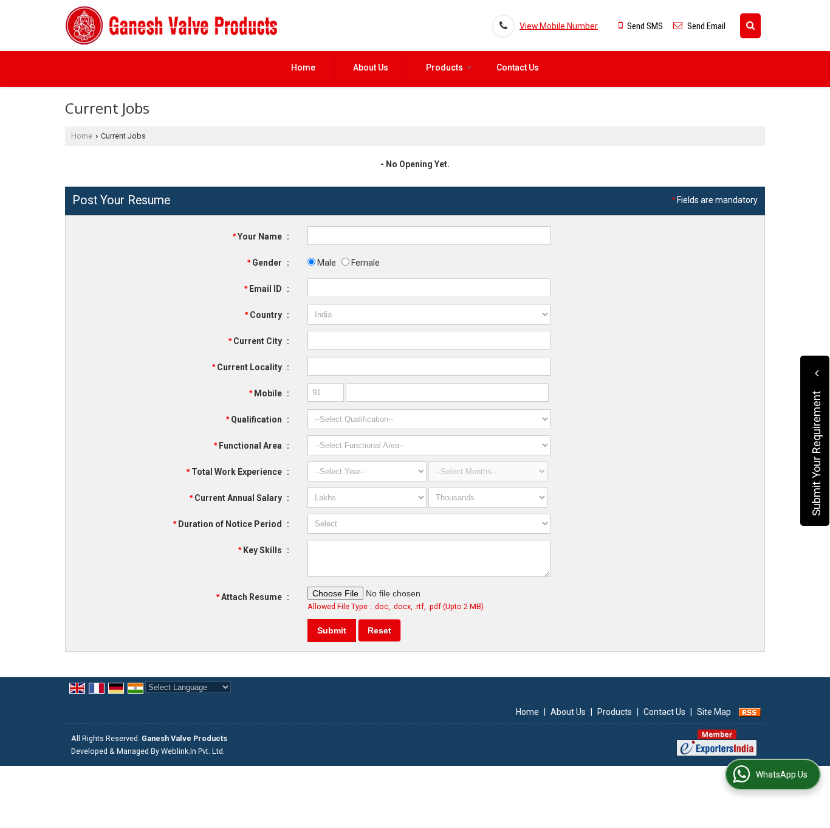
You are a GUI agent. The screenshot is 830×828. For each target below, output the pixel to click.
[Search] (750, 25)
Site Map (714, 712)
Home (303, 67)
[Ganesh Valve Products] (172, 25)
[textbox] (428, 340)
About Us (370, 67)
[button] (559, 25)
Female (364, 262)
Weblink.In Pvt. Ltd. (193, 751)
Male (325, 262)
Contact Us (517, 67)
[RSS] (750, 712)
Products (444, 67)
